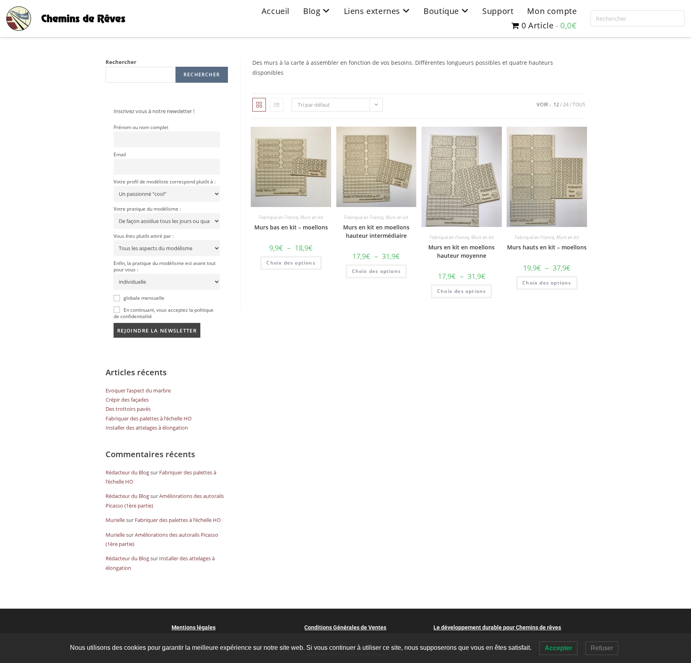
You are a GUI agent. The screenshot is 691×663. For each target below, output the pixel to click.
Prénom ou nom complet (141, 127)
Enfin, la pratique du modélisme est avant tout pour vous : (165, 266)
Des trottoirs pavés (128, 408)
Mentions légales (194, 627)
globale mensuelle (143, 298)
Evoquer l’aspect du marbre (138, 390)
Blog (313, 11)
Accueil (276, 11)
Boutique (442, 11)
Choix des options (290, 262)
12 (556, 104)
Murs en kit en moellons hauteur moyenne (461, 251)
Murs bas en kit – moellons (291, 227)
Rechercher (121, 62)
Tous (579, 104)
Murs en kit (311, 217)
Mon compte (552, 11)
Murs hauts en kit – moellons (547, 247)
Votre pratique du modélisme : (147, 208)
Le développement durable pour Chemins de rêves (497, 627)
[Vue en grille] (259, 104)
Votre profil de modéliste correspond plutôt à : (165, 181)
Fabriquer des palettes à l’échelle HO (149, 418)
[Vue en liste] (277, 104)
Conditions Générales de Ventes (345, 627)
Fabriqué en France (278, 217)
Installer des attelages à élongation (147, 427)
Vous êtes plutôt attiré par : (144, 236)
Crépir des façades (127, 399)
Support (497, 11)
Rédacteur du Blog (127, 472)
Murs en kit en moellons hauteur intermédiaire (376, 231)
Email (120, 154)
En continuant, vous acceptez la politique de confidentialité (164, 313)
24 (566, 104)
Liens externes (373, 11)
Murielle (115, 520)
